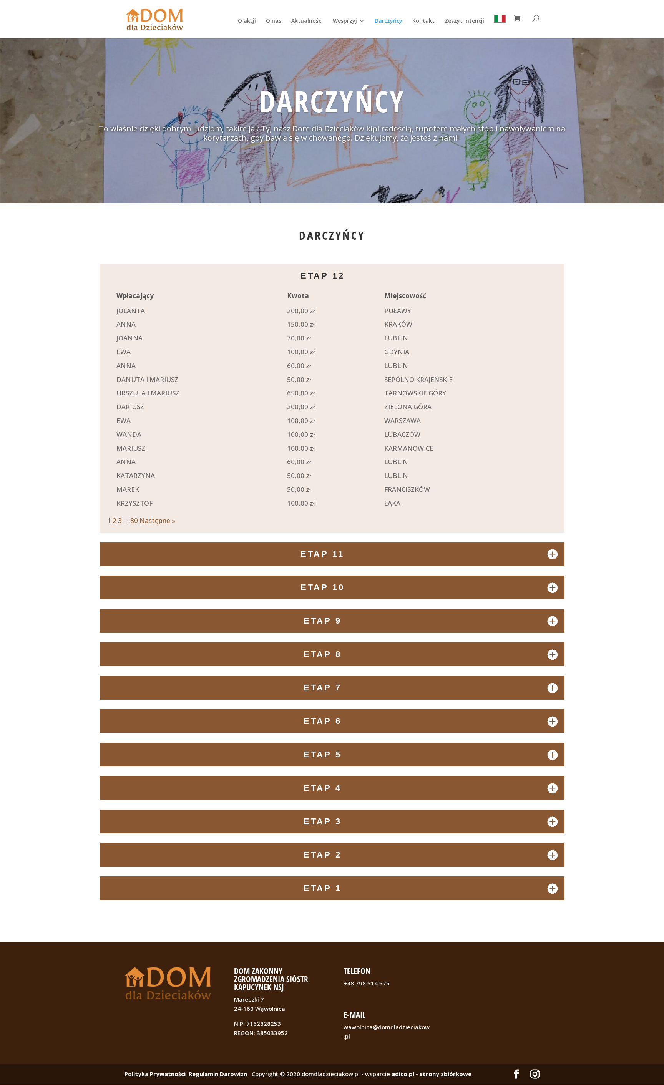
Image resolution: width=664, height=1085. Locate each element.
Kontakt (423, 21)
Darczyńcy (388, 21)
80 (134, 520)
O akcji (247, 21)
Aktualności (307, 21)
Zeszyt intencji (464, 21)
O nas (273, 21)
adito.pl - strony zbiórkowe (431, 1074)
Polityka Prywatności (155, 1074)
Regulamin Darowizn (218, 1074)
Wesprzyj (345, 21)
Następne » (157, 520)
